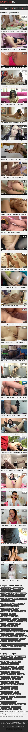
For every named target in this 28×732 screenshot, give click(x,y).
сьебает (4, 593)
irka (18, 681)
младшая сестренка (7, 603)
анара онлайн (5, 628)
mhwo (16, 608)
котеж (3, 646)
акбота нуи (5, 613)
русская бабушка (6, 679)
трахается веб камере (7, 659)
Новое (14, 8)
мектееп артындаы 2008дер (20, 598)
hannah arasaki (5, 689)
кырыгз (4, 661)
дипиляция (21, 674)
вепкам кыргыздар (6, 588)
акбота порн (5, 636)
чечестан (23, 638)
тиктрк (3, 623)
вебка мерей (16, 611)
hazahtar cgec (15, 664)
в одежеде (15, 626)
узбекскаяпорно (6, 686)
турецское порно (6, 618)
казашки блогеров (18, 588)
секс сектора (18, 709)
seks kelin (4, 709)
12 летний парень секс (18, 596)
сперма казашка (6, 598)
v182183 (20, 676)
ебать (17, 691)
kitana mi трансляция (21, 656)
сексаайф (4, 681)
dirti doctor (12, 674)
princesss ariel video (7, 694)
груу (11, 656)
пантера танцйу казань (15, 641)
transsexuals (5, 621)
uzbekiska (15, 689)
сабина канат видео (7, 608)
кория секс (4, 696)
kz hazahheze (5, 664)
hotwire (12, 681)
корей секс (17, 694)
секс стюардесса (17, 706)
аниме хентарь (5, 706)
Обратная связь (18, 729)
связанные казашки (18, 669)
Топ (24, 8)
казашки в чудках (6, 669)
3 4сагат (10, 646)
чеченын (4, 641)
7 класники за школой (17, 628)
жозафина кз (14, 636)
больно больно (5, 676)
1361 (14, 676)
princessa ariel (16, 671)
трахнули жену (17, 679)
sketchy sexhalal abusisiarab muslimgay (11, 591)
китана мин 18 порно (7, 691)
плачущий (4, 674)
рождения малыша (20, 696)
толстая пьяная (22, 621)
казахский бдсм (6, 671)
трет (12, 696)
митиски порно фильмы (14, 661)
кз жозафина (24, 636)
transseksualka (22, 618)
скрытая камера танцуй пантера (10, 616)
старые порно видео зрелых (9, 684)
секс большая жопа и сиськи (9, 701)
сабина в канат (5, 611)
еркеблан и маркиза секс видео (9, 638)
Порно (5, 8)
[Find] (25, 5)
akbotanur (13, 613)
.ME (7, 2)
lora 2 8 (21, 666)
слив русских (19, 659)
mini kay (9, 699)
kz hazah (14, 666)
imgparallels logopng (21, 593)
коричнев (13, 621)
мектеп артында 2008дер (8, 601)
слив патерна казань (20, 646)
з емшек (11, 593)
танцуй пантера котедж (7, 633)
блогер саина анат (19, 603)
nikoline (18, 623)
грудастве (11, 623)
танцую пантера (6, 596)
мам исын (4, 656)
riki (10, 709)
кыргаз (23, 611)
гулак (15, 618)
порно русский (5, 626)
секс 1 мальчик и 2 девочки (8, 704)
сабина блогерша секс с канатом (10, 606)
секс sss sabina (20, 633)
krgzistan (15, 686)
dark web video (21, 704)
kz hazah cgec (5, 666)
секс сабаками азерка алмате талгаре (11, 648)
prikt (3, 699)
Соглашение (9, 729)
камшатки (21, 684)
